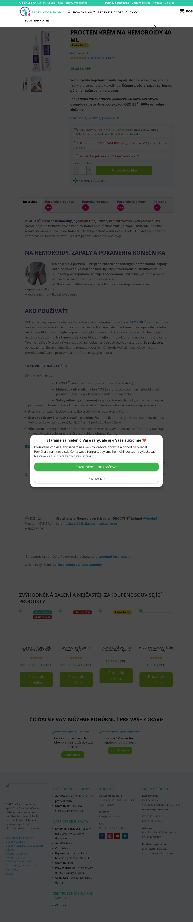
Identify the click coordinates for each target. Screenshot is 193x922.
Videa (119, 12)
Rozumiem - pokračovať (96, 466)
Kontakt (157, 3)
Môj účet (169, 3)
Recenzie (105, 12)
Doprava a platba (141, 3)
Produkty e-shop (46, 12)
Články (131, 12)
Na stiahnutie (37, 20)
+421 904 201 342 (31, 3)
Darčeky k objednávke (117, 3)
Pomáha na (82, 12)
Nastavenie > (96, 478)
